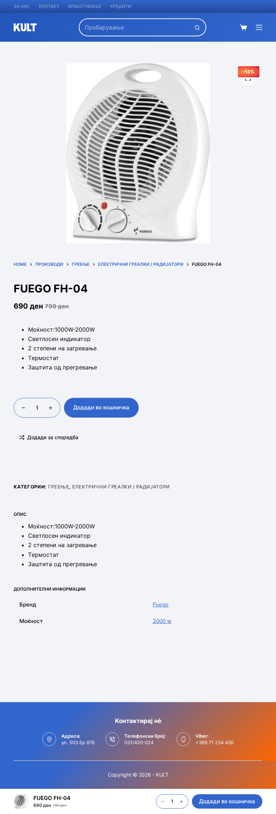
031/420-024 (138, 742)
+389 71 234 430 (215, 742)
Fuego (161, 604)
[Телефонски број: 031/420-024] (112, 739)
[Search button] (197, 27)
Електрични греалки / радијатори (121, 487)
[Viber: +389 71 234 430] (183, 739)
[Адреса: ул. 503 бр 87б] (49, 739)
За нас (22, 6)
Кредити (120, 6)
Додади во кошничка (101, 407)
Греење (58, 487)
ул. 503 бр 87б (78, 742)
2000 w (162, 621)
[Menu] (259, 27)
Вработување (84, 6)
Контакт (49, 6)
